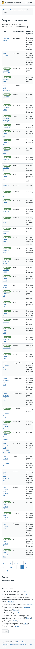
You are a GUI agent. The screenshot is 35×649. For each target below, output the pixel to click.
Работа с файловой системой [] (18, 605)
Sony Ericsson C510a (5, 543)
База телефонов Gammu (18, 10)
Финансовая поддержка (18, 644)
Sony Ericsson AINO (5, 506)
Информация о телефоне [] (17, 607)
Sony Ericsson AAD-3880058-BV (6, 460)
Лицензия (5, 644)
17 (7, 571)
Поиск (5, 631)
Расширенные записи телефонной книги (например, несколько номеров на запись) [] (17, 599)
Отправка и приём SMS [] (16, 624)
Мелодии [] (11, 621)
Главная (5, 10)
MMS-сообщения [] (14, 613)
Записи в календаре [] (15, 591)
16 (3, 571)
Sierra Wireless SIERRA (6, 437)
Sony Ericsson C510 (5, 517)
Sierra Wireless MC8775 (6, 426)
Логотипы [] (11, 610)
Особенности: (7, 589)
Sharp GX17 (7, 127)
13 (22, 567)
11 (14, 567)
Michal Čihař (21, 642)
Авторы (4, 647)
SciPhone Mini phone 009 (6, 99)
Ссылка (23, 591)
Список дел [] (11, 626)
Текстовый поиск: (9, 580)
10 (11, 567)
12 (18, 567)
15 (30, 567)
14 (26, 567)
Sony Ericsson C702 (5, 554)
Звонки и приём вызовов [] (17, 594)
